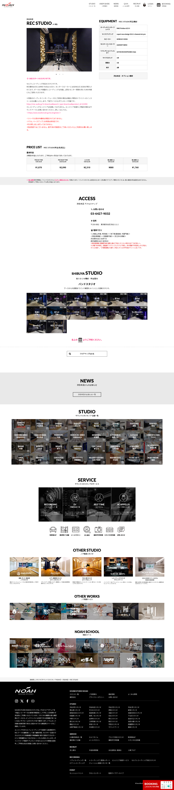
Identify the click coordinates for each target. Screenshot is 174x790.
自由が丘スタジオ (134, 718)
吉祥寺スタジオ (94, 718)
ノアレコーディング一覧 (78, 760)
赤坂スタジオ (93, 724)
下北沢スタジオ (133, 716)
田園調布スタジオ (134, 724)
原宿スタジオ (113, 710)
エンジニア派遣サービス (120, 760)
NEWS (116, 5)
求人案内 (73, 750)
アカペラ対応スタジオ (116, 737)
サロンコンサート (95, 773)
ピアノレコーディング (77, 763)
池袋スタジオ (113, 713)
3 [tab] (63, 74)
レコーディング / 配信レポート (99, 760)
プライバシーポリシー (96, 697)
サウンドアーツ (114, 727)
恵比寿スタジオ (75, 710)
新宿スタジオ (132, 710)
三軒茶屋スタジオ (95, 721)
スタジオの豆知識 (134, 740)
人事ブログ (132, 750)
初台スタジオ (113, 716)
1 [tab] (56, 74)
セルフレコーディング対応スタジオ (144, 760)
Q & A (126, 5)
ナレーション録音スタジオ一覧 (99, 763)
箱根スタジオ (132, 727)
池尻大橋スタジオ (134, 721)
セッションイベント (76, 773)
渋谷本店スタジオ (95, 707)
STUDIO (92, 5)
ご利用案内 (93, 694)
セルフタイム (93, 737)
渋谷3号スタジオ (75, 707)
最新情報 (112, 694)
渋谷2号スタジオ (133, 707)
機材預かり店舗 (75, 740)
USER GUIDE (104, 5)
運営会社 (73, 697)
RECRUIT (137, 5)
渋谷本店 (65, 680)
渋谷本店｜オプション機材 (123, 76)
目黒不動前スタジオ (76, 727)
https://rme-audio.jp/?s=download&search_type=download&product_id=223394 (57, 104)
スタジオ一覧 (74, 694)
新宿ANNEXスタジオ (77, 713)
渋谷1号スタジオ (114, 707)
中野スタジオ (74, 718)
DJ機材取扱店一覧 (76, 737)
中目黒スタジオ (94, 727)
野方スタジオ (113, 718)
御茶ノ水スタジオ (95, 716)
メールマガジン (94, 740)
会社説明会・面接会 (115, 750)
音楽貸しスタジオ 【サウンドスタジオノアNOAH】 (45, 680)
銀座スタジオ (74, 724)
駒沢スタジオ (113, 721)
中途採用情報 (93, 750)
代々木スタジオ (94, 710)
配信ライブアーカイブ (116, 773)
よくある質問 (132, 694)
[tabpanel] (44, 49)
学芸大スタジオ (114, 724)
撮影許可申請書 (114, 740)
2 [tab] (59, 74)
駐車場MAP (132, 737)
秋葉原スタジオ (75, 716)
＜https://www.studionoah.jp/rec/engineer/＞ (44, 112)
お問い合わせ (113, 697)
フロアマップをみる (87, 354)
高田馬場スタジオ (95, 713)
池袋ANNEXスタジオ (135, 713)
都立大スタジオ (75, 721)
